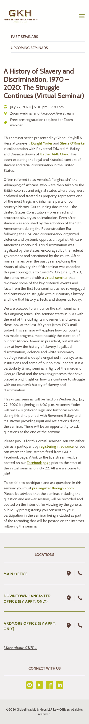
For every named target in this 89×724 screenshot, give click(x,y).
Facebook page (38, 463)
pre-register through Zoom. (53, 488)
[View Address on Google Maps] (68, 573)
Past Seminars (24, 36)
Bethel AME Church (55, 154)
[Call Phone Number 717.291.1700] (79, 573)
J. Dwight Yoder (40, 143)
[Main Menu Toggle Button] (81, 16)
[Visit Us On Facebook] (49, 685)
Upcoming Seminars (29, 48)
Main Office (16, 574)
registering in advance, (56, 446)
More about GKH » (20, 647)
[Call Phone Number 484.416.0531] (79, 625)
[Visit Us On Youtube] (39, 685)
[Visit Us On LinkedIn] (59, 685)
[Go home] (21, 16)
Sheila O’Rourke (72, 143)
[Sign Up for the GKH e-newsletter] (29, 685)
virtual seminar (56, 277)
